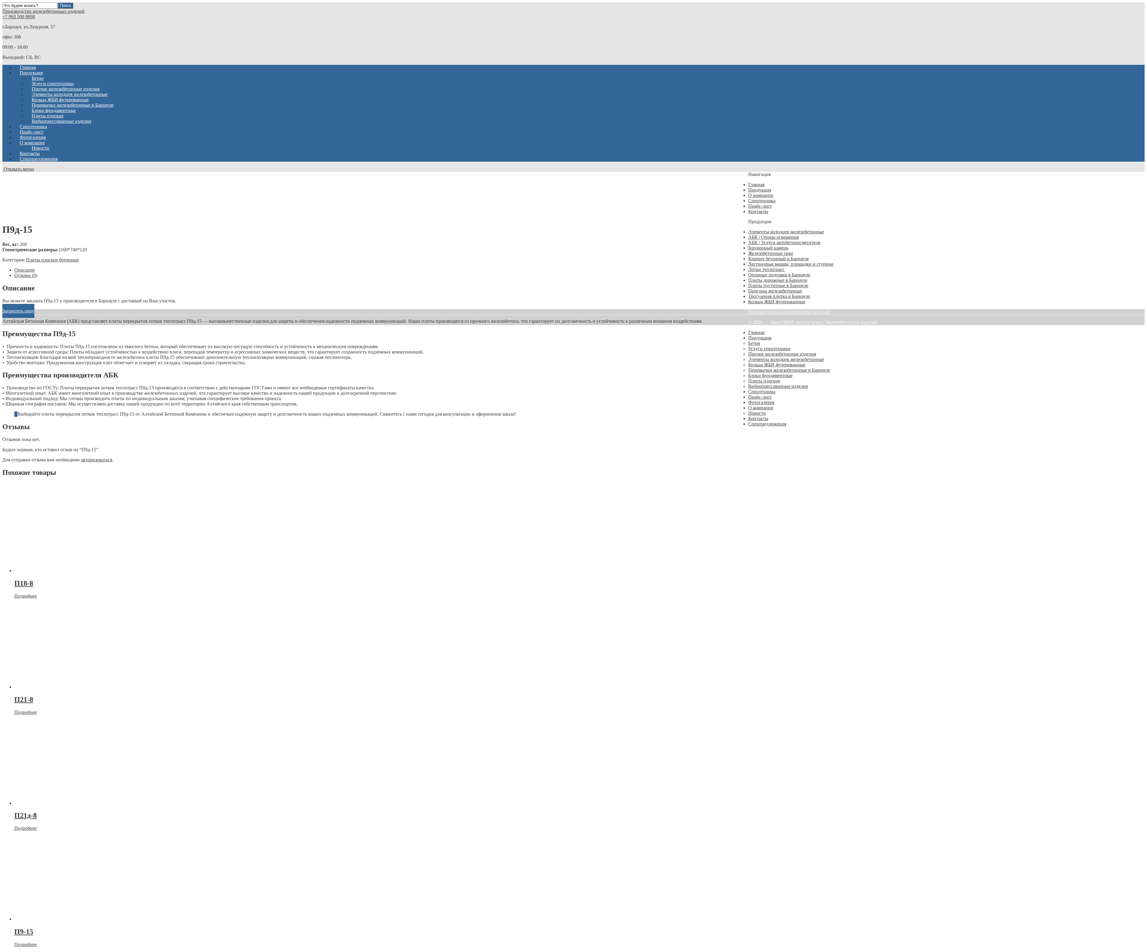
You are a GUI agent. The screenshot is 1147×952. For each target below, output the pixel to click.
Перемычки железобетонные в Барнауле (789, 370)
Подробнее (25, 596)
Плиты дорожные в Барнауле (777, 280)
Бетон (754, 343)
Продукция (759, 189)
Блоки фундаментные (770, 375)
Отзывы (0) (25, 275)
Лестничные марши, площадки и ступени (790, 264)
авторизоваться (96, 459)
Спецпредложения (39, 158)
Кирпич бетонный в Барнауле (778, 258)
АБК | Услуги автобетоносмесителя (784, 242)
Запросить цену (18, 310)
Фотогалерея (761, 402)
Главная (756, 184)
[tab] (358, 270)
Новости (757, 413)
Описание (24, 270)
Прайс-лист (760, 206)
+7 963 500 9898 (18, 16)
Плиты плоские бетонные (52, 259)
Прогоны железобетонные (775, 290)
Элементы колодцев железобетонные (786, 231)
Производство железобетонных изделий (43, 11)
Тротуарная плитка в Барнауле (779, 296)
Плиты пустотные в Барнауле (778, 285)
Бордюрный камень (768, 247)
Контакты (758, 211)
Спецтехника (761, 200)
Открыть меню (18, 169)
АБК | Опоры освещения (773, 237)
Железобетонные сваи (770, 253)
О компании (760, 195)
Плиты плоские (764, 380)
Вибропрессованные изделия (61, 121)
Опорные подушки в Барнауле (779, 274)
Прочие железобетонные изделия (782, 353)
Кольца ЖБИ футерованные (776, 301)
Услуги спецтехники (769, 348)
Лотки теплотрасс (766, 269)
